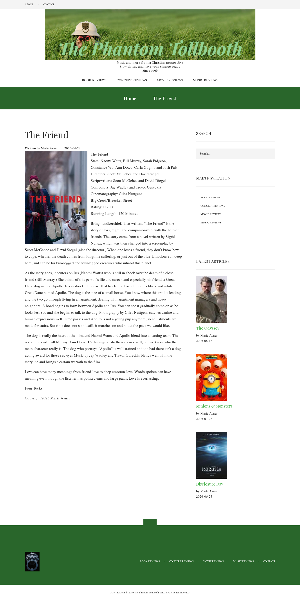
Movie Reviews (170, 80)
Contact (48, 4)
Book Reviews (94, 80)
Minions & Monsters (214, 406)
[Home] (150, 34)
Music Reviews (205, 80)
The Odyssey (207, 328)
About (29, 4)
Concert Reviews (132, 80)
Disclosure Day (209, 484)
